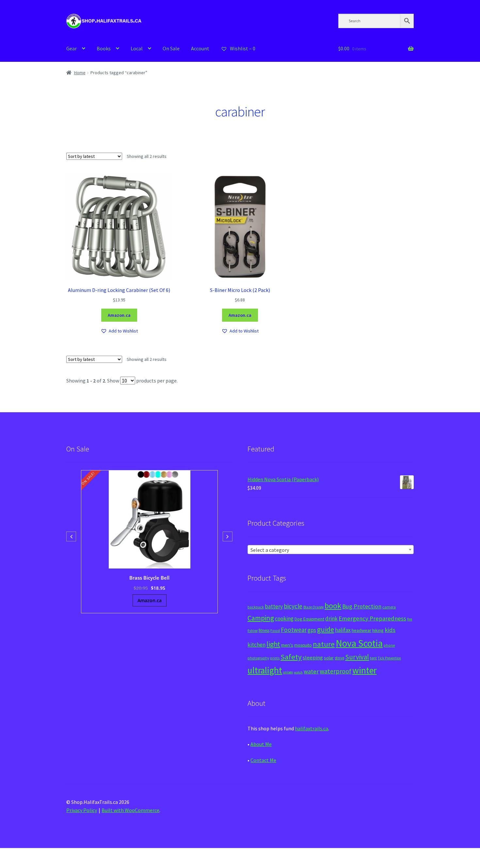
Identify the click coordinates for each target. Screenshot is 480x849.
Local (137, 48)
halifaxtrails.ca (311, 728)
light (273, 644)
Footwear (294, 630)
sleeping (313, 657)
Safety (291, 656)
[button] (119, 331)
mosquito (303, 645)
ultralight (265, 670)
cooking (284, 618)
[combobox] (331, 549)
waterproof (335, 671)
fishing (253, 630)
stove (339, 658)
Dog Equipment (309, 619)
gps (312, 630)
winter (364, 670)
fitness (264, 630)
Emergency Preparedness (372, 618)
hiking (378, 630)
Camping (261, 618)
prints (275, 658)
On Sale (171, 48)
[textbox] (330, 549)
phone (389, 645)
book (333, 606)
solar (329, 658)
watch (298, 672)
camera (389, 606)
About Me (261, 744)
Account (200, 48)
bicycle (293, 606)
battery (274, 606)
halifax (343, 630)
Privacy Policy (81, 810)
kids (390, 630)
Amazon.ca (119, 315)
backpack (256, 607)
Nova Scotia (359, 643)
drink (331, 618)
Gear (71, 48)
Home (80, 73)
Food (275, 630)
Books (104, 48)
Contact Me (263, 760)
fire (409, 619)
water (311, 671)
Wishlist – (242, 48)
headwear (361, 630)
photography (258, 658)
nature (324, 644)
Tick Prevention (389, 658)
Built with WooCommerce (130, 810)
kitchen (256, 644)
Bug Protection (361, 606)
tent (373, 657)
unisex (288, 672)
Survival (357, 657)
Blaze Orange (313, 607)
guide (325, 629)
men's (287, 645)
